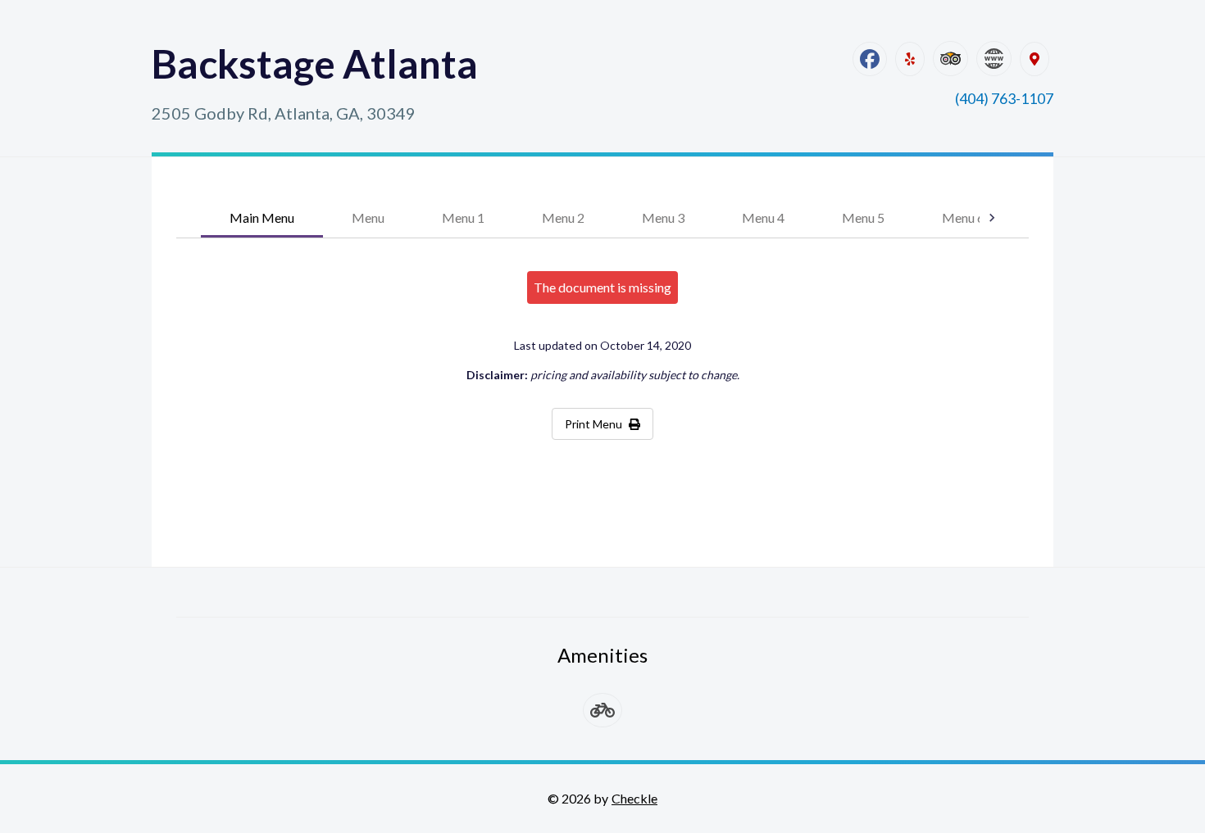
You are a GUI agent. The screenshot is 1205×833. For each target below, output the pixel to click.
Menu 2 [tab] (563, 217)
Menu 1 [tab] (463, 217)
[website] (994, 58)
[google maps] (1034, 59)
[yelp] (910, 59)
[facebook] (870, 59)
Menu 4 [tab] (763, 217)
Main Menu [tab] (262, 217)
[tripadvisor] (950, 58)
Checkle (634, 798)
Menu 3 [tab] (663, 217)
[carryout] (602, 710)
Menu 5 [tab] (863, 217)
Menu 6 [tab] (963, 217)
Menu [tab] (368, 217)
